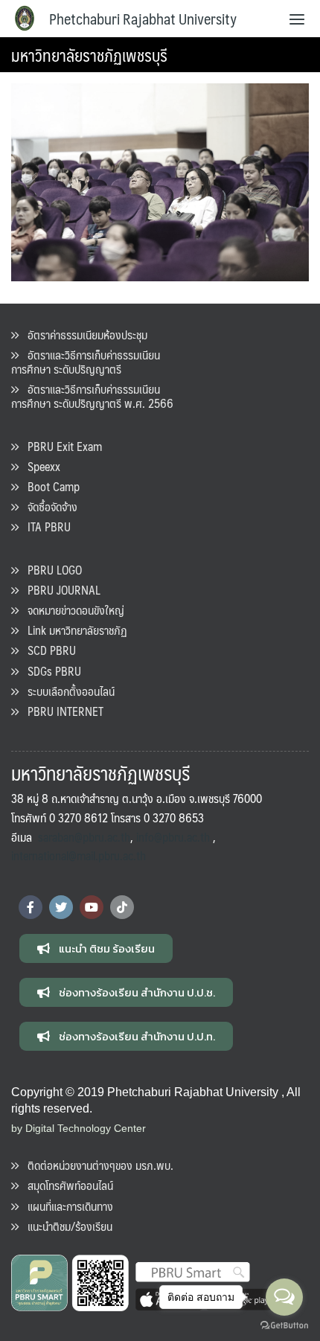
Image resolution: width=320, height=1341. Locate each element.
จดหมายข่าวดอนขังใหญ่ (71, 610)
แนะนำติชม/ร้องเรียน (65, 1226)
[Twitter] (61, 907)
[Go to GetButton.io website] (284, 1326)
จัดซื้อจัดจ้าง (48, 506)
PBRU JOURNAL (59, 590)
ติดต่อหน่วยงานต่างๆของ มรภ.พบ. (96, 1165)
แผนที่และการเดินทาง (66, 1206)
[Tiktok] (122, 907)
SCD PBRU (47, 650)
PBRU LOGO (50, 570)
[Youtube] (91, 907)
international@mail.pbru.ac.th (78, 855)
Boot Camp (49, 486)
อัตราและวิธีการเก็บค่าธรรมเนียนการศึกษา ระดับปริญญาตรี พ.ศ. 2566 (92, 396)
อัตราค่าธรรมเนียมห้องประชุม (83, 334)
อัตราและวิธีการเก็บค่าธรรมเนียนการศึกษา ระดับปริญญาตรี (85, 362)
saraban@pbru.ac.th (84, 837)
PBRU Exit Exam (60, 446)
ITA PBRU (45, 526)
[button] (96, 948)
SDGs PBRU (50, 671)
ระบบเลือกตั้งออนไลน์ (67, 691)
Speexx (39, 466)
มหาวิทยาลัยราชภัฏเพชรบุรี (89, 54)
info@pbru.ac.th (173, 837)
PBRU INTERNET (61, 711)
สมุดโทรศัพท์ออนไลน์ (66, 1185)
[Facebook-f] (30, 907)
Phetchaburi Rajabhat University (143, 18)
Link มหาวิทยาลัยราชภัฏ (73, 630)
